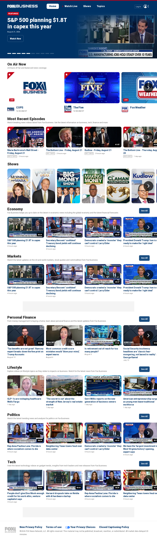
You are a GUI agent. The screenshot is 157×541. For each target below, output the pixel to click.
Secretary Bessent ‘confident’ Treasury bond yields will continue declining (32, 30)
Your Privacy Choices (82, 527)
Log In (138, 7)
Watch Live (71, 6)
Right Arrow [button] (148, 88)
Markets (14, 256)
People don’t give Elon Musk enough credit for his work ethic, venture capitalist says (25, 496)
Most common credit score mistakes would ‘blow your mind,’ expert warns (63, 351)
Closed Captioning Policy (114, 527)
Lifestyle (14, 367)
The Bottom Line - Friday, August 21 (64, 150)
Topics (101, 6)
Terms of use (54, 527)
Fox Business (10, 529)
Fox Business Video (22, 6)
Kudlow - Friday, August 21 (98, 150)
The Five (78, 107)
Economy (15, 209)
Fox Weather (138, 107)
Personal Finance (21, 317)
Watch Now (15, 45)
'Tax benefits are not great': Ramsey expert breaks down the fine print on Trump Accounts (25, 351)
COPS (19, 107)
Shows (87, 6)
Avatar (145, 6)
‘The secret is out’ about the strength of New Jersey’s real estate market (64, 402)
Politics (13, 415)
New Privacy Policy (31, 527)
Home (52, 6)
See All (144, 211)
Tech (11, 462)
